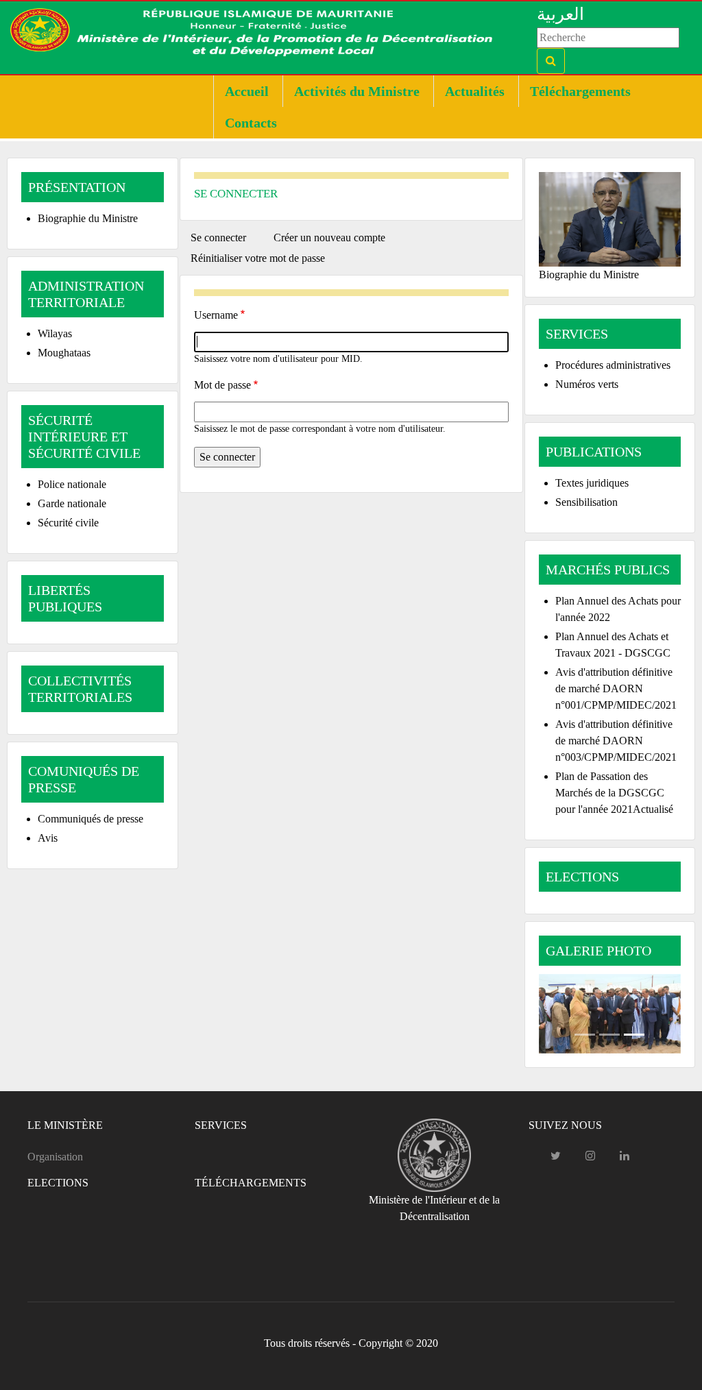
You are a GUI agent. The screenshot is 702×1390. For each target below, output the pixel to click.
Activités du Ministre (357, 91)
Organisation (55, 1156)
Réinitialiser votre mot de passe (258, 258)
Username (216, 315)
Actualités (475, 91)
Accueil (247, 91)
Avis (48, 838)
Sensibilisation (586, 502)
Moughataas (64, 352)
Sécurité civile (68, 522)
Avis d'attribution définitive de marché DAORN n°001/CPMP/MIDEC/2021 (616, 688)
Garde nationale (72, 503)
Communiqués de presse (90, 819)
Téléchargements (580, 91)
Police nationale (72, 484)
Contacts (251, 122)
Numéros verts (586, 384)
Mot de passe (222, 385)
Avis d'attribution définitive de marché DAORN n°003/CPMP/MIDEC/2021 (616, 740)
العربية (560, 14)
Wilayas (55, 333)
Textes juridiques (592, 483)
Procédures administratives (612, 365)
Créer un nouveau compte (329, 237)
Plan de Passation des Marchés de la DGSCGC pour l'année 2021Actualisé (614, 792)
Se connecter (224, 240)
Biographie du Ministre (88, 218)
